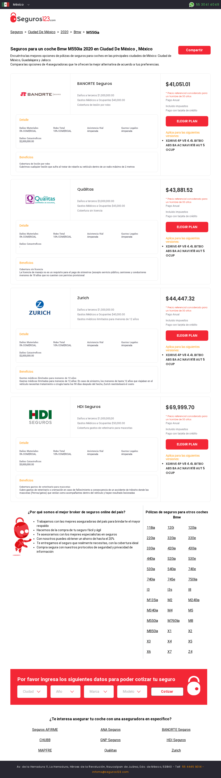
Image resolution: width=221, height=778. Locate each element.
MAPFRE (45, 750)
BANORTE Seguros (176, 730)
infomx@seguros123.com (110, 772)
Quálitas (110, 750)
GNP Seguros (110, 740)
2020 (64, 32)
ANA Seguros (111, 730)
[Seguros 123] (110, 17)
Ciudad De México (41, 32)
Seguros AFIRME (45, 730)
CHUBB (45, 740)
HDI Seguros (176, 740)
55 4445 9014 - (193, 767)
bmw (77, 32)
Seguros (16, 32)
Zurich (176, 750)
